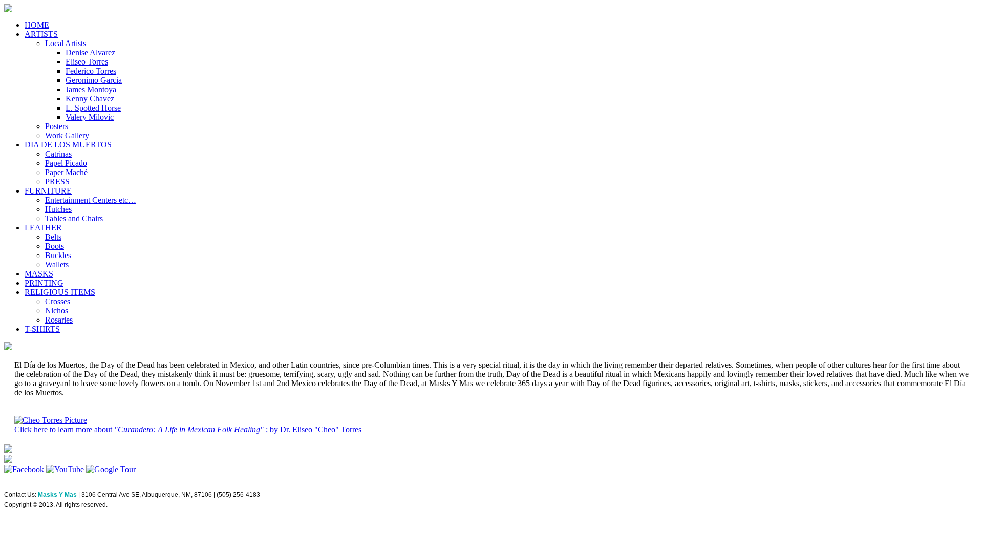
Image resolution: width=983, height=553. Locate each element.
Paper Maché (66, 172)
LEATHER (43, 227)
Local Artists (65, 43)
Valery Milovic (90, 117)
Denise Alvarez (90, 52)
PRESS (57, 181)
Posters (56, 126)
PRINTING (44, 283)
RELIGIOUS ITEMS (60, 292)
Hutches (58, 209)
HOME (37, 24)
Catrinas (58, 154)
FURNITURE (48, 190)
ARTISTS (41, 34)
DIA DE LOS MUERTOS (68, 144)
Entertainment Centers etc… (90, 200)
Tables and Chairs (74, 218)
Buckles (58, 255)
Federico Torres (91, 71)
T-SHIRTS (42, 329)
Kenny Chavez (90, 98)
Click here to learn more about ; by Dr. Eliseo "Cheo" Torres (187, 429)
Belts (53, 236)
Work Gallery (67, 135)
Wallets (57, 264)
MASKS (39, 273)
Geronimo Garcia (94, 80)
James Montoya (91, 89)
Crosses (57, 301)
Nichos (56, 310)
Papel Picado (66, 163)
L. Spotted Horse (93, 107)
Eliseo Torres (87, 61)
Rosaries (59, 319)
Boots (54, 246)
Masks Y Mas (57, 494)
